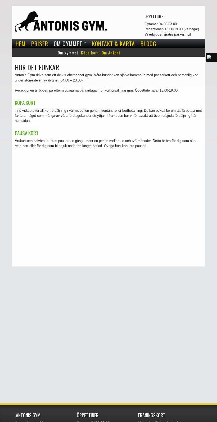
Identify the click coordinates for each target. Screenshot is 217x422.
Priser (39, 43)
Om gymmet (68, 43)
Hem (21, 43)
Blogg (148, 43)
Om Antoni (111, 52)
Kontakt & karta (113, 43)
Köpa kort (90, 52)
